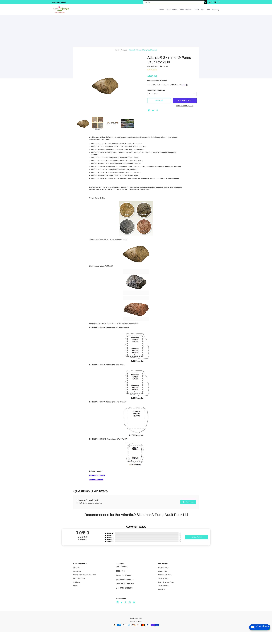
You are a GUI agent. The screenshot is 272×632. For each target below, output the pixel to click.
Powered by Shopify (136, 621)
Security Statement (164, 575)
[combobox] (173, 2)
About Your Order (79, 578)
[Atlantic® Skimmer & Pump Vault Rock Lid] (82, 123)
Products (124, 50)
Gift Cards (76, 582)
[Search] (205, 2)
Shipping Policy (163, 578)
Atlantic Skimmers (96, 480)
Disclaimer (161, 589)
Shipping (150, 80)
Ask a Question (189, 502)
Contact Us (77, 571)
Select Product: (156, 90)
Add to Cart (159, 100)
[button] (212, 2)
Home (117, 50)
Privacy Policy (162, 571)
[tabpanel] (136, 309)
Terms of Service (163, 586)
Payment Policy (163, 567)
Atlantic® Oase (152, 66)
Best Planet (133, 618)
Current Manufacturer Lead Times (84, 575)
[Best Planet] (61, 9)
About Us (76, 567)
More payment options (184, 106)
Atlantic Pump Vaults (97, 475)
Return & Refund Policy (166, 582)
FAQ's (75, 586)
